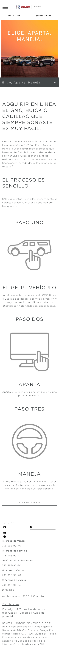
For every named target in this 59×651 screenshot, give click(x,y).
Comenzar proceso (29, 502)
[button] (12, 166)
